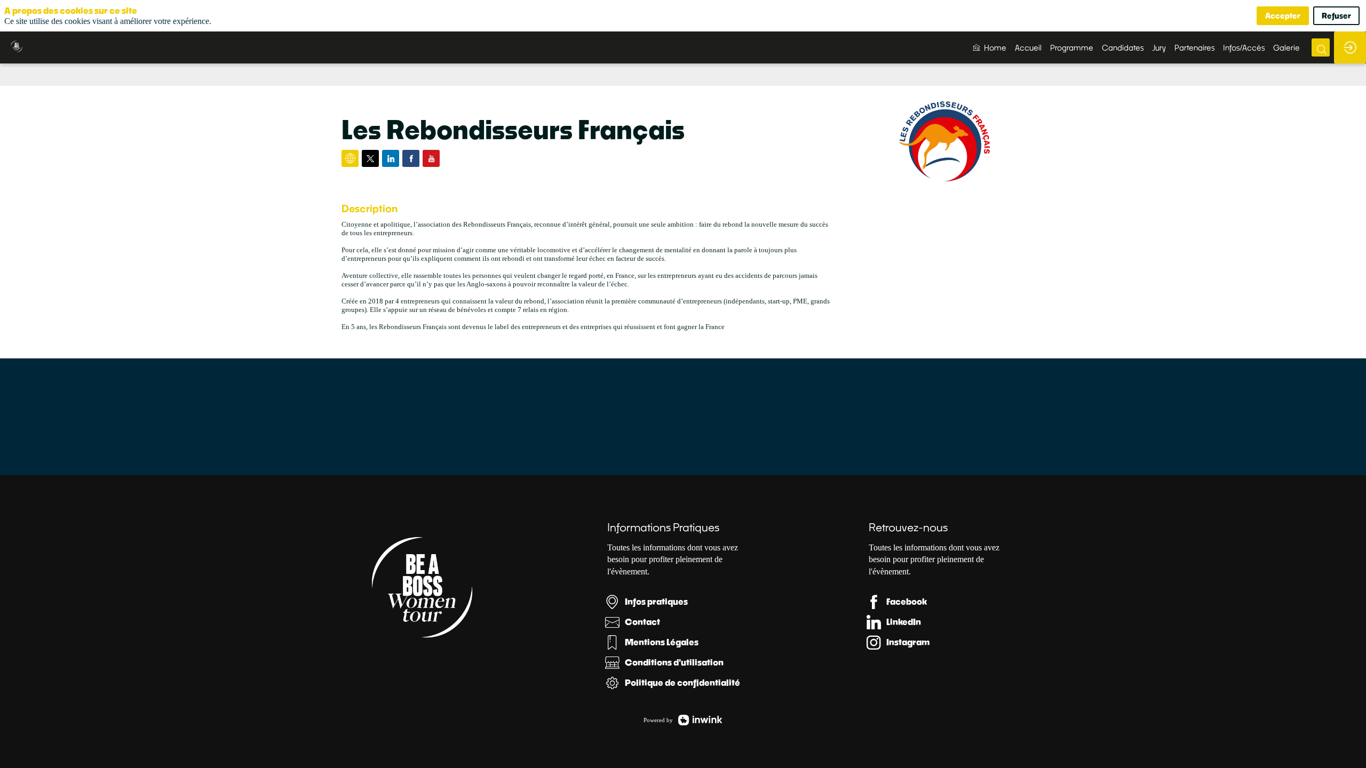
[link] (989, 47)
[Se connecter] (1350, 47)
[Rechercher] (1321, 47)
